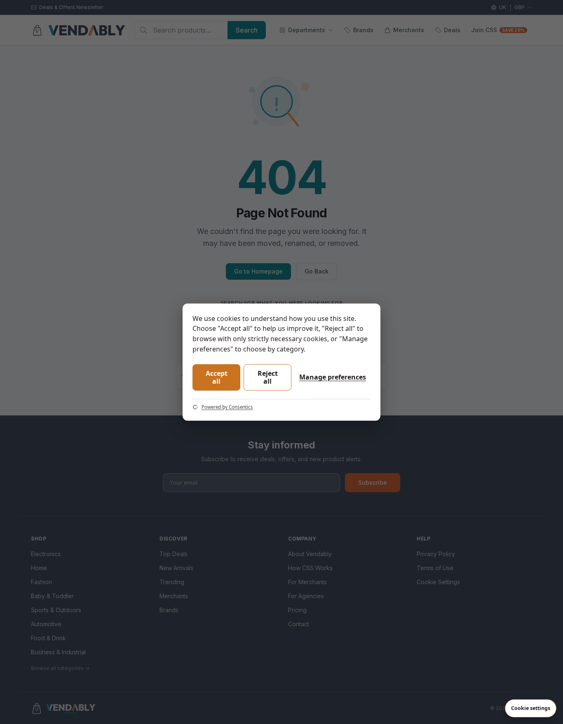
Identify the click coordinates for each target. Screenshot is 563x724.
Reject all (268, 377)
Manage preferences (332, 377)
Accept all (217, 377)
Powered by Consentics (227, 407)
